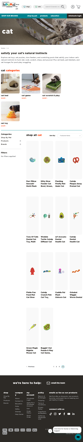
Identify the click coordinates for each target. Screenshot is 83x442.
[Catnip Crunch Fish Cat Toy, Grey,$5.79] (47, 271)
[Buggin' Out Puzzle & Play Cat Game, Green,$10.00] (47, 327)
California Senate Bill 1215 (42, 417)
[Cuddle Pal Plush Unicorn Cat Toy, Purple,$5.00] (61, 271)
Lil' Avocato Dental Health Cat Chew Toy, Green (60, 239)
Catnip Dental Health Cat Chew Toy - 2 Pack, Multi (76, 239)
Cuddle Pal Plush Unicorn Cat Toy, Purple (60, 295)
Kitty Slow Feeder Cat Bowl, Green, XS (47, 184)
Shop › (3, 98)
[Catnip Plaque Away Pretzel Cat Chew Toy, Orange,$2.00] (76, 160)
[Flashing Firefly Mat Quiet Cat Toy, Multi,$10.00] (61, 160)
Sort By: (52, 135)
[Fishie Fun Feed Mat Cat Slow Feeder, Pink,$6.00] (32, 271)
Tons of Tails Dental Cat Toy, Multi (32, 239)
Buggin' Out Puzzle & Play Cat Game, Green (47, 351)
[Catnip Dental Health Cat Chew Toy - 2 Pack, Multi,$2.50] (76, 216)
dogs (28, 6)
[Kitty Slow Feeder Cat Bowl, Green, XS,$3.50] (47, 160)
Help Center (19, 414)
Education (55, 16)
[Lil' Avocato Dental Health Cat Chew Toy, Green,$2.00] (61, 216)
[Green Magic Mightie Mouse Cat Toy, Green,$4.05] (32, 327)
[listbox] (69, 135)
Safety (17, 409)
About (17, 398)
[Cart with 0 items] (78, 7)
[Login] (73, 7)
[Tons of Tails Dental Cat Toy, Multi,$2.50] (32, 216)
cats (39, 6)
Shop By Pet (32, 16)
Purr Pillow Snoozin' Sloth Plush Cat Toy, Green (31, 184)
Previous (31, 366)
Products (44, 16)
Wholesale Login (74, 16)
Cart (28, 408)
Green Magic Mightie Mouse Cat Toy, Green (32, 351)
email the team (58, 383)
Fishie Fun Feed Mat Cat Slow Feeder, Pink (32, 295)
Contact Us (19, 401)
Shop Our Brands (10, 16)
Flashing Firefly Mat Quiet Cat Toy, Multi (60, 184)
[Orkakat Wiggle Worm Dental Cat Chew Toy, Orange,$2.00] (76, 271)
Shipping (41, 400)
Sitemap (18, 411)
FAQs (17, 406)
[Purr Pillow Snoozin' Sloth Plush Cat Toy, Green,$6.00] (32, 160)
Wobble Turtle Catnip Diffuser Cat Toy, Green (47, 239)
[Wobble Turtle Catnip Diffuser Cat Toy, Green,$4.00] (47, 216)
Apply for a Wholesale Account (30, 404)
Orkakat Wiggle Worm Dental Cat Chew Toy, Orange (76, 295)
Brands (11, 144)
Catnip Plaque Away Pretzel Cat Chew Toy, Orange (76, 184)
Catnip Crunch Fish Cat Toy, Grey (46, 295)
